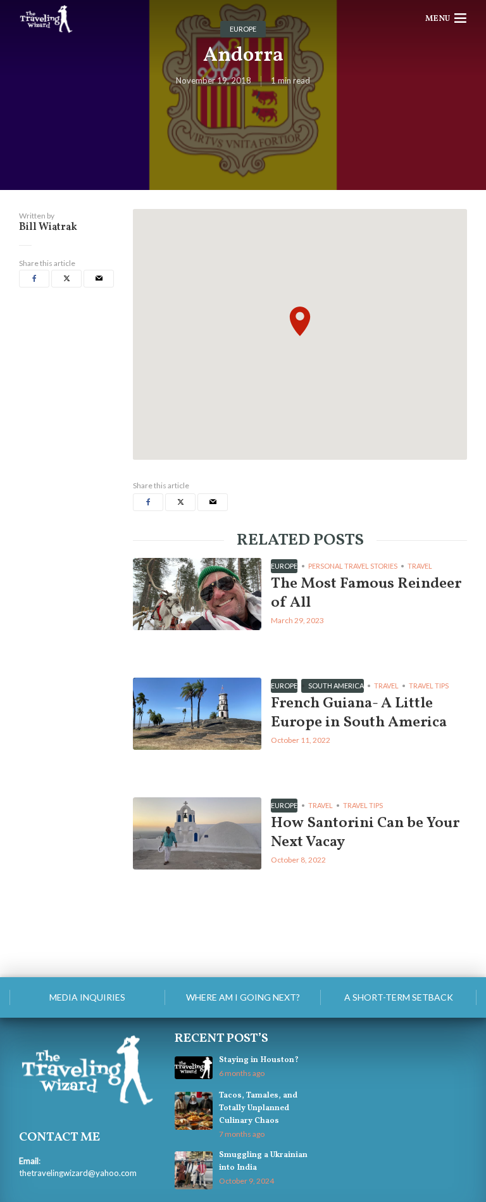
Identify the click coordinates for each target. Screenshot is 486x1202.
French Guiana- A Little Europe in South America (359, 713)
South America (336, 685)
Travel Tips (429, 685)
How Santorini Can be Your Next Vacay (365, 833)
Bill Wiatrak (48, 227)
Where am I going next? (243, 997)
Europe (284, 566)
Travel (420, 566)
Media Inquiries (87, 997)
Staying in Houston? (259, 1060)
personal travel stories (352, 566)
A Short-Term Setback (398, 997)
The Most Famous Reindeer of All (366, 593)
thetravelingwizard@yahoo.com (78, 1173)
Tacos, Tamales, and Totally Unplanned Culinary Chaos (258, 1108)
